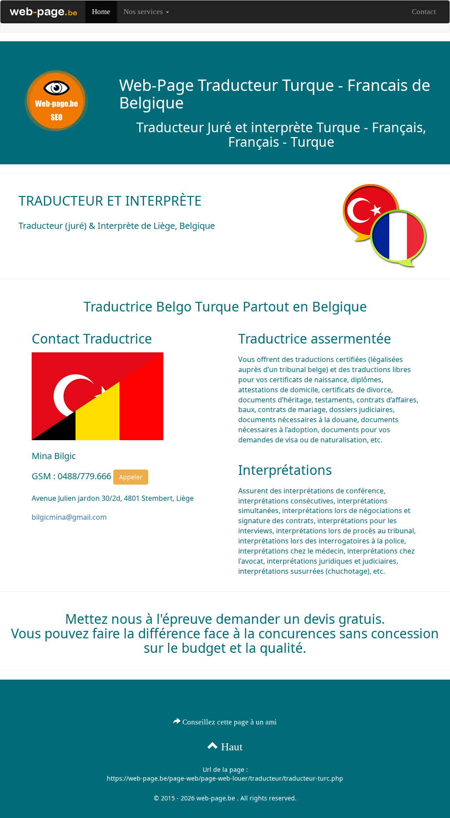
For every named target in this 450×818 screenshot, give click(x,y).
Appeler (130, 477)
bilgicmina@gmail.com (69, 517)
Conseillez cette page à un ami (229, 722)
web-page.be (215, 798)
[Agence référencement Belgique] (43, 12)
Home (101, 11)
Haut (230, 747)
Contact (424, 11)
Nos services (144, 11)
